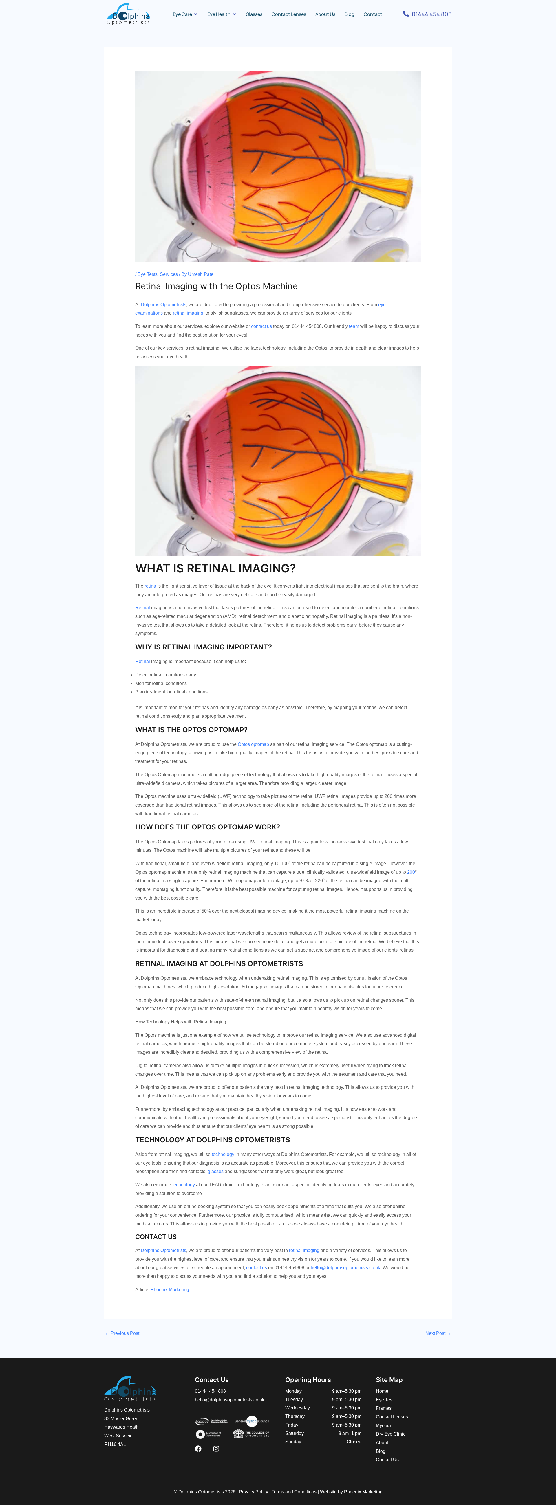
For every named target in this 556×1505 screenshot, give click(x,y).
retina (150, 585)
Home (382, 1391)
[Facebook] (198, 1448)
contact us (261, 326)
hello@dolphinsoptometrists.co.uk (345, 1267)
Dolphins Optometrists (163, 304)
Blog (380, 1451)
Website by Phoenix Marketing (351, 1491)
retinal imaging (188, 313)
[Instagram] (216, 1448)
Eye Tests (148, 274)
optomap (260, 744)
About (382, 1442)
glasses (216, 1171)
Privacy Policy (253, 1491)
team (354, 326)
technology (223, 1154)
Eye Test (385, 1399)
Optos (244, 744)
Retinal (142, 607)
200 (411, 872)
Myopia (383, 1425)
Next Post (438, 1333)
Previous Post (122, 1333)
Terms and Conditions (294, 1491)
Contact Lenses (392, 1416)
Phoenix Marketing (170, 1289)
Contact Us (387, 1459)
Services (169, 274)
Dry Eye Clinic (390, 1433)
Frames (384, 1408)
